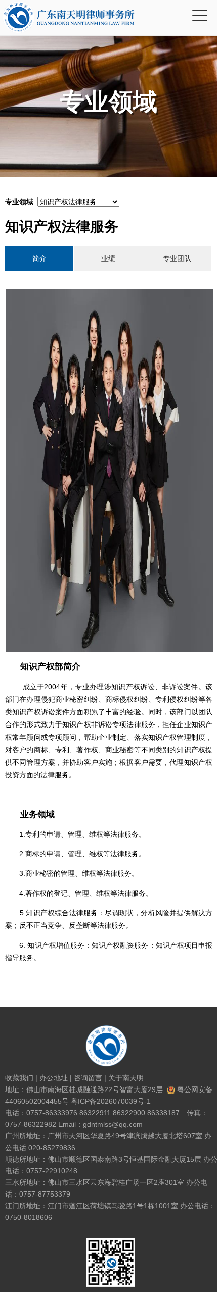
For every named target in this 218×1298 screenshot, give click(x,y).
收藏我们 (19, 1078)
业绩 (108, 258)
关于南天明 (126, 1078)
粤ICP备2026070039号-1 (111, 1101)
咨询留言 (88, 1078)
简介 (39, 258)
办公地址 (53, 1078)
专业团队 (177, 258)
